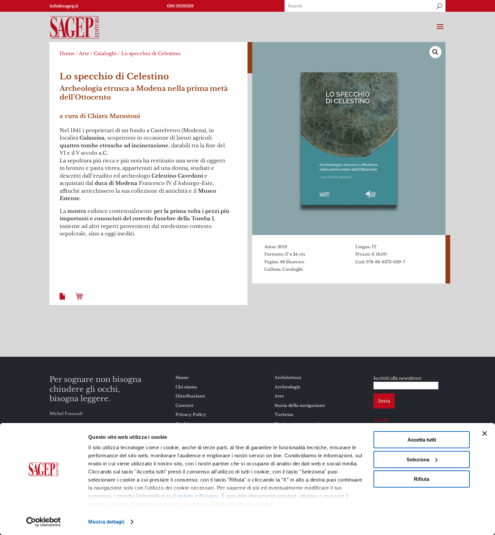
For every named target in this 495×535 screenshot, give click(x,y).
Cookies (183, 496)
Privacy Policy (190, 414)
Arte (84, 53)
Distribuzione (190, 395)
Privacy (208, 496)
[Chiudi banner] (484, 433)
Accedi (380, 419)
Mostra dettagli (106, 522)
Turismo (283, 414)
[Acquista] (80, 301)
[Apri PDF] (63, 301)
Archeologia (287, 386)
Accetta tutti (421, 440)
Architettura (287, 377)
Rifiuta (421, 479)
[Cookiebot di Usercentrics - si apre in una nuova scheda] (43, 522)
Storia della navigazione (299, 405)
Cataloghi (105, 53)
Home (67, 53)
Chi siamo (186, 386)
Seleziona (417, 459)
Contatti (184, 405)
